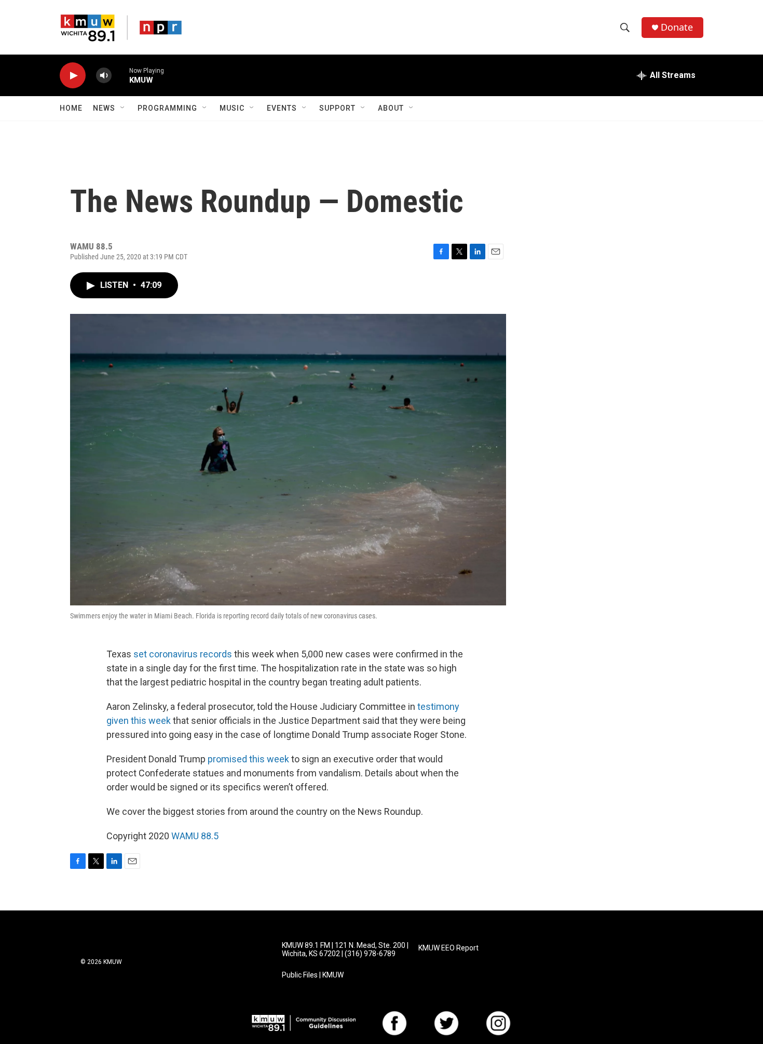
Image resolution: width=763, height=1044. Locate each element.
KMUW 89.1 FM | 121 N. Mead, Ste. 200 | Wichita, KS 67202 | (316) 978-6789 (345, 950)
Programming (167, 108)
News (104, 108)
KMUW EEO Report (448, 948)
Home (71, 108)
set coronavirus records (182, 654)
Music (232, 108)
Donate (677, 27)
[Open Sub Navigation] (123, 108)
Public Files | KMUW (313, 975)
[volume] (104, 75)
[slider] (120, 75)
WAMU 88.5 (195, 835)
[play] (72, 76)
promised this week (248, 759)
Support (337, 108)
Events (282, 108)
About (391, 108)
